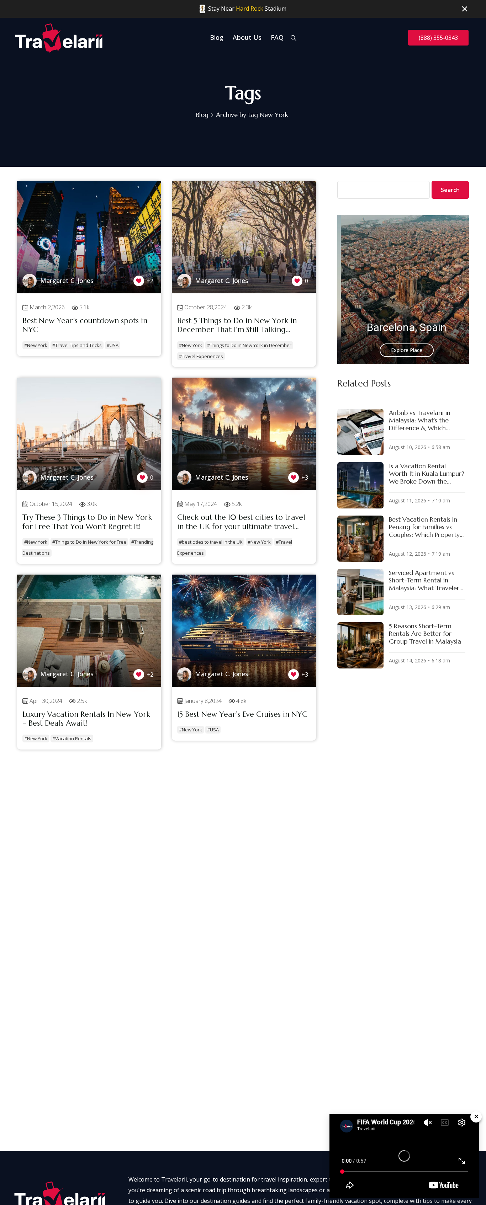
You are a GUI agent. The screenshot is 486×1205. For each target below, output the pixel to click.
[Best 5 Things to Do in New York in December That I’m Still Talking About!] (244, 291)
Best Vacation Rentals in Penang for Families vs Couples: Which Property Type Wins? (424, 527)
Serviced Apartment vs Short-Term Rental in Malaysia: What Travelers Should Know (425, 580)
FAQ (277, 37)
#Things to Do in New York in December (249, 345)
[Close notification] (464, 9)
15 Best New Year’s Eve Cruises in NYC (242, 714)
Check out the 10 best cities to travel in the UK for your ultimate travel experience (241, 522)
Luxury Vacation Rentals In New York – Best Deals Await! (86, 719)
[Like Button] (138, 281)
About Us (247, 37)
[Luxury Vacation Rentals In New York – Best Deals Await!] (89, 685)
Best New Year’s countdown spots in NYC (84, 325)
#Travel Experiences (201, 356)
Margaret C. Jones (67, 280)
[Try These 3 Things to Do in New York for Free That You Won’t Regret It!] (89, 488)
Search (450, 190)
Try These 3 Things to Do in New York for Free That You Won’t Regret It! (87, 522)
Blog (216, 37)
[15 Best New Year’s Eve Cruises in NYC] (244, 685)
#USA (112, 345)
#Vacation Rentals (71, 738)
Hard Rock (249, 8)
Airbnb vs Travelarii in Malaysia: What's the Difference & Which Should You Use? (419, 420)
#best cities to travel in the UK (211, 542)
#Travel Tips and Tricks (77, 345)
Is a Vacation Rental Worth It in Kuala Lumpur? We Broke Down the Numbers (426, 473)
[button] (346, 289)
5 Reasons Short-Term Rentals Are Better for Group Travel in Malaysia (425, 633)
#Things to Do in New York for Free (89, 542)
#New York (35, 345)
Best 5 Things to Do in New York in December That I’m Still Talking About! (237, 325)
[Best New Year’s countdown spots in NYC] (89, 291)
